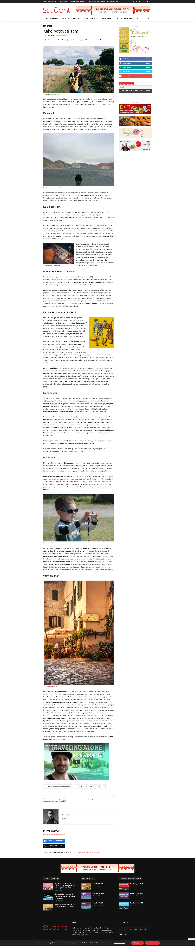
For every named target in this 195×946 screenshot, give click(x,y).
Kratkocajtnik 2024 (136, 884)
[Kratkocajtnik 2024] (124, 886)
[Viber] (105, 786)
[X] (145, 1)
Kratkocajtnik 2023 (136, 893)
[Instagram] (133, 1)
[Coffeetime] (135, 139)
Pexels (58, 94)
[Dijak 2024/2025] (86, 905)
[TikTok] (142, 1)
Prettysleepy (95, 349)
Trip (45, 26)
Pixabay (103, 349)
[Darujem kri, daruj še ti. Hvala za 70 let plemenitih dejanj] (114, 10)
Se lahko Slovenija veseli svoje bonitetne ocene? (98, 799)
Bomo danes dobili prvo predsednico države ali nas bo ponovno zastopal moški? (58, 800)
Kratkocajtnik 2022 (136, 903)
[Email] (95, 786)
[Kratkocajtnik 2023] (124, 895)
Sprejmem (137, 943)
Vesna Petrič (50, 35)
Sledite (148, 63)
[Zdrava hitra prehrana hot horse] (135, 127)
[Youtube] (148, 1)
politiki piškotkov (119, 943)
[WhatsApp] (86, 786)
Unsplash (58, 265)
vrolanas (49, 686)
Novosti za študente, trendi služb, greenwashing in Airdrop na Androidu (65, 896)
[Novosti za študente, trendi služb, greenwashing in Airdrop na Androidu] (48, 896)
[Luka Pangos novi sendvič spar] (135, 152)
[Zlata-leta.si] (134, 52)
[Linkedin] (91, 786)
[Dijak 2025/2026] (86, 886)
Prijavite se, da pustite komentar (54, 834)
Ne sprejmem (152, 943)
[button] (149, 18)
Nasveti (49, 26)
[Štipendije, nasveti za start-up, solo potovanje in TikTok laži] (48, 907)
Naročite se (146, 76)
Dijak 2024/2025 (98, 903)
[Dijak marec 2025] (86, 895)
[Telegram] (100, 786)
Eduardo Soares (50, 265)
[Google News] (150, 1)
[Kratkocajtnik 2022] (124, 905)
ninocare (48, 543)
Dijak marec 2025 (98, 893)
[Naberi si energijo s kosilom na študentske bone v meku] (135, 115)
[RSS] (136, 1)
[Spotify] (139, 1)
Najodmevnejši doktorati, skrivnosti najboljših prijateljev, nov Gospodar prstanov (65, 886)
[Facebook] (131, 1)
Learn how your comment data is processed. (84, 852)
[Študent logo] (59, 10)
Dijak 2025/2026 (98, 884)
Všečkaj (148, 59)
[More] (105, 40)
